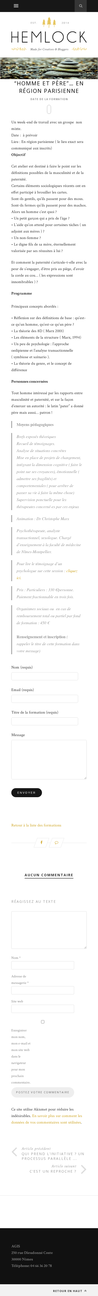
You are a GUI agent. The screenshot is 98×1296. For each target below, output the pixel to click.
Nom (16, 958)
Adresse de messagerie (20, 979)
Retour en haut (68, 1291)
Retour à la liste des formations (36, 825)
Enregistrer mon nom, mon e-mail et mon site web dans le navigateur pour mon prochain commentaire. (20, 1056)
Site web (17, 1001)
